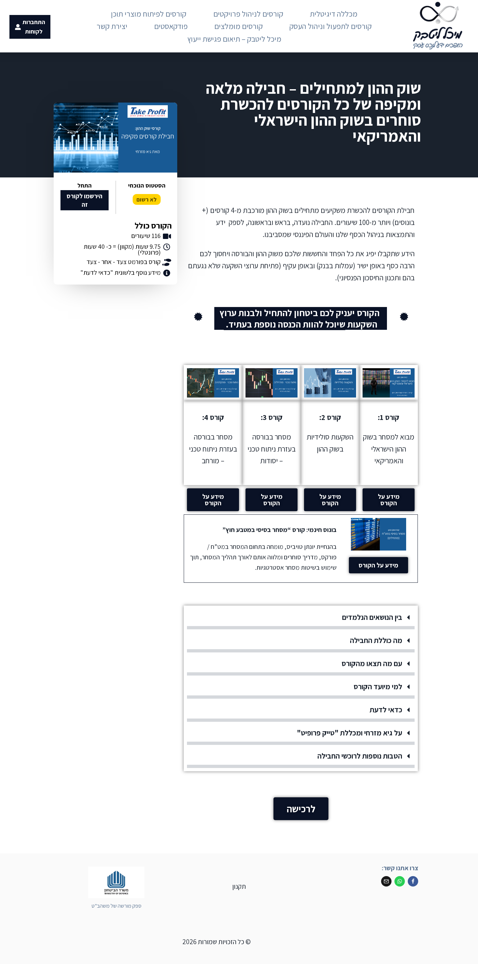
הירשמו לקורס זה (84, 200)
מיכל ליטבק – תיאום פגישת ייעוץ (234, 39)
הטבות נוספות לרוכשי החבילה (359, 756)
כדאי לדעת (386, 710)
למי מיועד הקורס (377, 687)
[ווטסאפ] (399, 881)
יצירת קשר (112, 26)
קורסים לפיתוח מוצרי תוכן (148, 13)
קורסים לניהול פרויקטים (248, 13)
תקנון (239, 886)
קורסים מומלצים (238, 26)
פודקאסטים (171, 26)
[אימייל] (386, 881)
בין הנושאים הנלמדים (372, 617)
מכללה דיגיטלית (333, 13)
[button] (301, 619)
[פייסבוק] (413, 881)
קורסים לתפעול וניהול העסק (330, 26)
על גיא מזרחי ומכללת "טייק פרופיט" (349, 733)
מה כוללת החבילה (376, 640)
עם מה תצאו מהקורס (371, 663)
